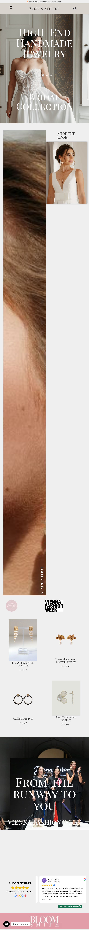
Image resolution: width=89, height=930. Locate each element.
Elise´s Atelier (44, 8)
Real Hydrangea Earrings (66, 719)
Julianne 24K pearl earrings (23, 664)
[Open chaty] (6, 924)
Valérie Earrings (23, 718)
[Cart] (74, 8)
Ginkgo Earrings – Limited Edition (66, 661)
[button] (14, 7)
